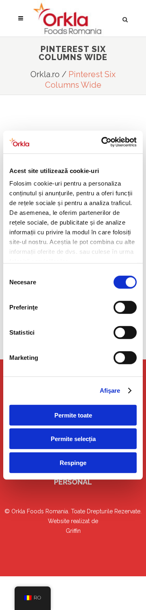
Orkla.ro (45, 74)
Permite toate (73, 414)
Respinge (73, 462)
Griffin (73, 531)
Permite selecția (73, 438)
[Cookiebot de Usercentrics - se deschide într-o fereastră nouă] (103, 142)
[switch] (125, 307)
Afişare (110, 390)
